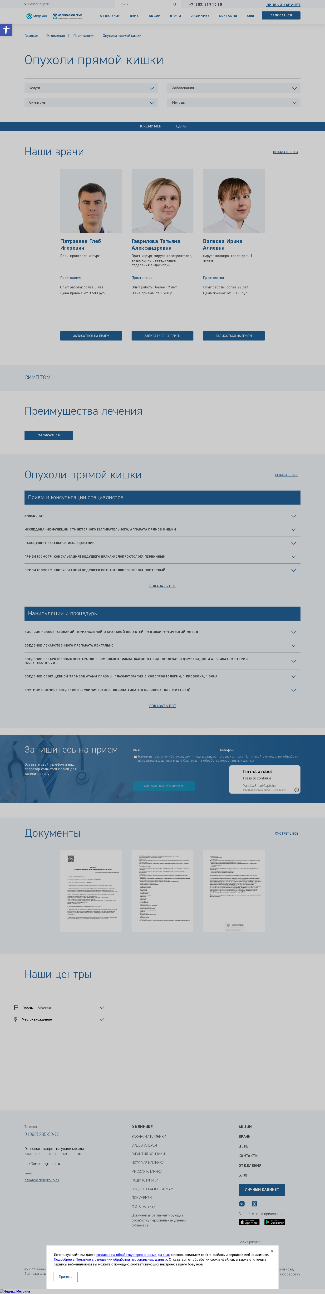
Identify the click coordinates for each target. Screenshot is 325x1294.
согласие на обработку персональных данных (133, 1255)
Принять (66, 1277)
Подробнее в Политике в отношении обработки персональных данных (110, 1260)
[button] (6, 30)
